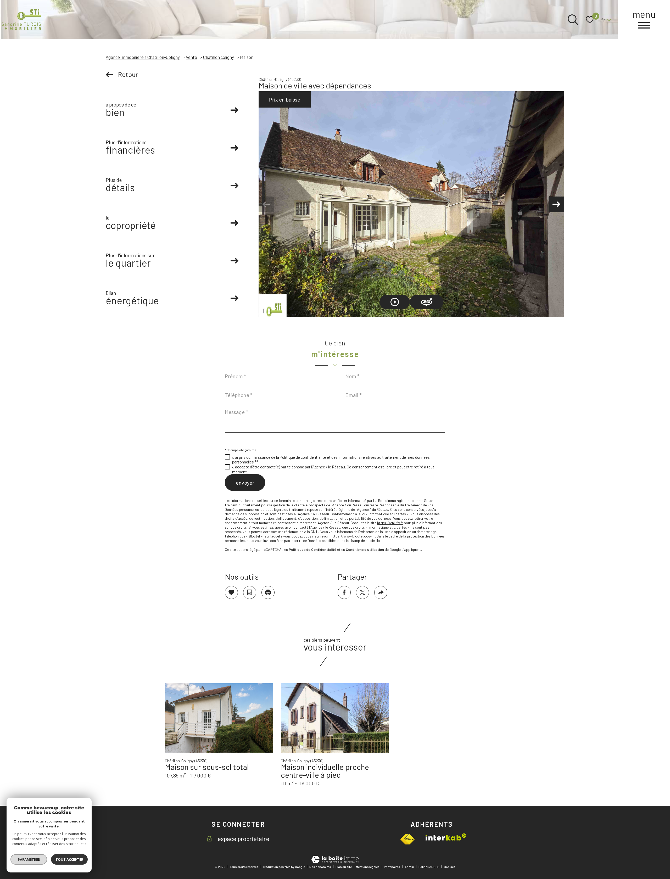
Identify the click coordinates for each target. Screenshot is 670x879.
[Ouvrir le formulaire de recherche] (573, 19)
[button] (556, 204)
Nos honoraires (320, 867)
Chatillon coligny (218, 57)
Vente (191, 57)
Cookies (449, 867)
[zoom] (411, 204)
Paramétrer (29, 859)
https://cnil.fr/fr (390, 522)
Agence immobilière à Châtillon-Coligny (143, 57)
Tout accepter (69, 859)
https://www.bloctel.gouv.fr (353, 536)
